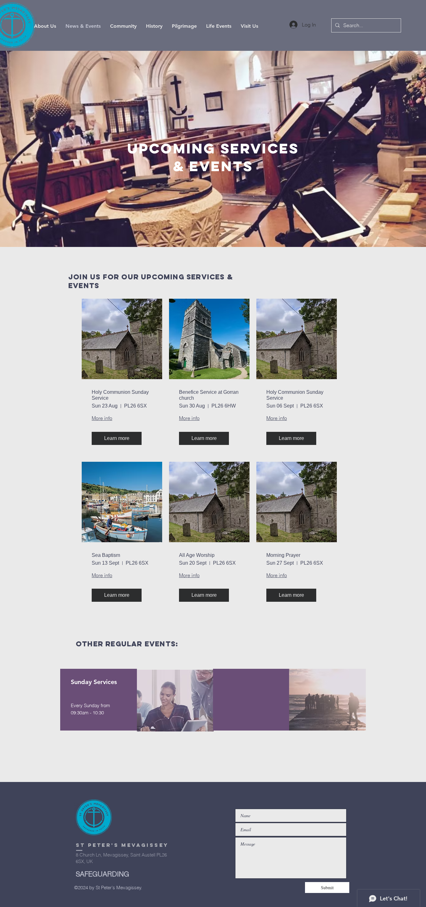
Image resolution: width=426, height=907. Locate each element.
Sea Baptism (106, 555)
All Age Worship (197, 555)
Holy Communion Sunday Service (120, 395)
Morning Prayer (283, 555)
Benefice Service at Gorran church (209, 395)
